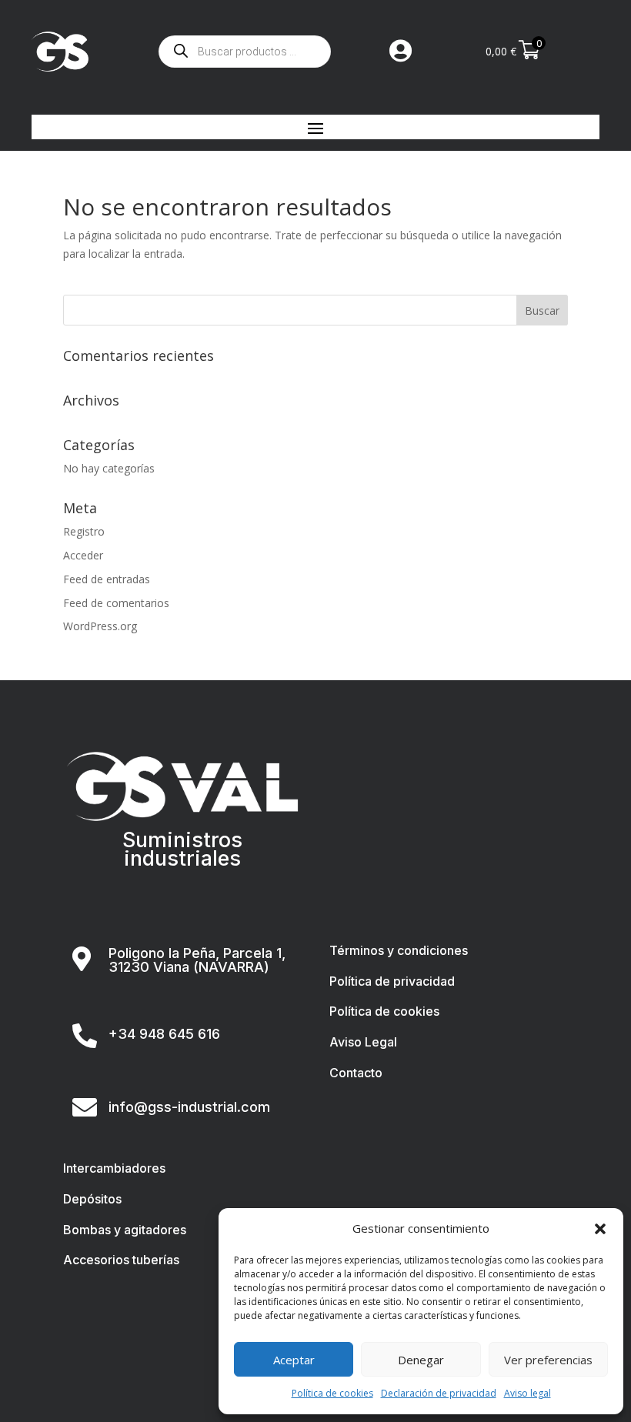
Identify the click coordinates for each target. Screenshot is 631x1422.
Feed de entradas (106, 579)
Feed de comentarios (116, 603)
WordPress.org (100, 626)
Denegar (421, 1359)
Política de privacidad (392, 981)
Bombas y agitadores (124, 1229)
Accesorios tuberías (121, 1259)
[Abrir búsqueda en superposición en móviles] (244, 51)
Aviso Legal (363, 1042)
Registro (84, 531)
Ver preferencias (548, 1359)
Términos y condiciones (398, 950)
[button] (600, 1229)
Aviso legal (527, 1393)
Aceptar (294, 1359)
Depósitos (92, 1199)
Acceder (83, 555)
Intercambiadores (114, 1168)
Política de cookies (332, 1393)
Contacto (355, 1072)
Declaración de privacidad (438, 1393)
